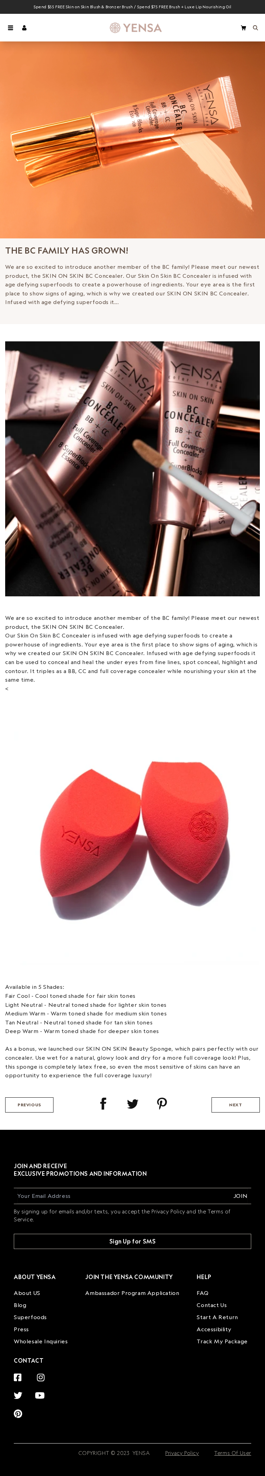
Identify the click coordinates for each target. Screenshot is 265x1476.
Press (21, 1329)
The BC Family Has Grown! (66, 250)
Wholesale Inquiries (41, 1341)
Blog (20, 1305)
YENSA (140, 1453)
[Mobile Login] (24, 27)
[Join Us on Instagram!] (42, 1373)
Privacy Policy (182, 1453)
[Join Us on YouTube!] (41, 1391)
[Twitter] (133, 1104)
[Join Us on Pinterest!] (20, 1410)
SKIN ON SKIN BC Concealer (82, 626)
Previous (29, 1104)
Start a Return (217, 1317)
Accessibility (214, 1329)
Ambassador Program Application (132, 1292)
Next (235, 1104)
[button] (10, 27)
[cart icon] (243, 27)
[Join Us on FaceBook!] (19, 1373)
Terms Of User (232, 1453)
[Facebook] (103, 1104)
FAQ (202, 1292)
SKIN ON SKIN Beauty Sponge (129, 1048)
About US (27, 1292)
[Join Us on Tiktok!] (46, 1410)
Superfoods (30, 1317)
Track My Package (222, 1341)
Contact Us (212, 1305)
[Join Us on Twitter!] (20, 1391)
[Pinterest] (162, 1104)
